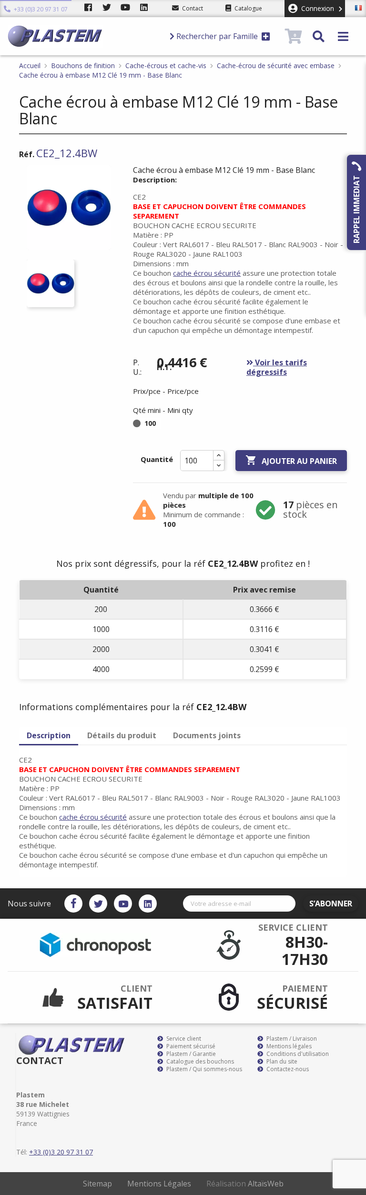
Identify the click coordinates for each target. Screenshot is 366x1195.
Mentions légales (288, 1046)
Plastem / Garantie (190, 1054)
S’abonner (330, 903)
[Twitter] (98, 903)
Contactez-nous (287, 1069)
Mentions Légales (159, 1183)
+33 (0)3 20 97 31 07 (40, 9)
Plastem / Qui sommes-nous (203, 1069)
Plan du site (281, 1061)
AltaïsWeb (266, 1183)
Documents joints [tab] (207, 735)
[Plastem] (84, 36)
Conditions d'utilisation (297, 1054)
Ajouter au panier (291, 460)
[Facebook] (73, 903)
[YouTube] (123, 903)
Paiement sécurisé (190, 1046)
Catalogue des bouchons (199, 1061)
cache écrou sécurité (207, 273)
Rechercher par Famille (217, 36)
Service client (183, 1039)
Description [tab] (49, 735)
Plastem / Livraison (291, 1039)
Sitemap (97, 1183)
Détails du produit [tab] (121, 735)
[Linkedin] (148, 903)
